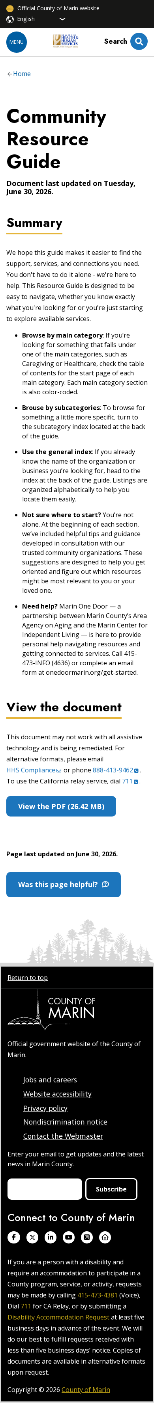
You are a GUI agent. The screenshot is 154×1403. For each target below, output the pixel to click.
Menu (16, 41)
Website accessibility (57, 1094)
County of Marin (86, 1389)
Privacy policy (45, 1108)
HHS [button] (30, 770)
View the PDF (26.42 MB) (61, 806)
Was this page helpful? (60, 884)
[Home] (66, 42)
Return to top (28, 977)
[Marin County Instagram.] (87, 1237)
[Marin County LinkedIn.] (50, 1237)
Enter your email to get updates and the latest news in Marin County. (76, 1159)
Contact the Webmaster (63, 1136)
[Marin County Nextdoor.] (105, 1237)
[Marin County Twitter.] (32, 1237)
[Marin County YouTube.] (69, 1237)
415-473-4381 (97, 1295)
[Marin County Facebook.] (14, 1237)
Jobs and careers (50, 1079)
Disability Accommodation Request (58, 1317)
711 (26, 1306)
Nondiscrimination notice (65, 1121)
